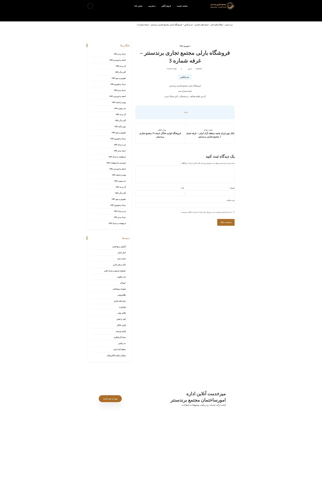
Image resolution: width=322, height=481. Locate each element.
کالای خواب (121, 313)
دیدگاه (183, 163)
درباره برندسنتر (190, 443)
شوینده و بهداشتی (119, 289)
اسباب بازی (121, 259)
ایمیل (232, 188)
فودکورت (122, 307)
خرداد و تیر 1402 (120, 217)
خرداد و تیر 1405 (120, 54)
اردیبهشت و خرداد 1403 (117, 157)
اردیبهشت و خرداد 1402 (117, 223)
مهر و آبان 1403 (120, 126)
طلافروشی (122, 295)
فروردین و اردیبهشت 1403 (116, 163)
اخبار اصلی (122, 253)
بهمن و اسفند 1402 (119, 175)
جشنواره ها (101, 438)
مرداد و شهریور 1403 (118, 139)
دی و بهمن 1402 (120, 181)
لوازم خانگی (121, 325)
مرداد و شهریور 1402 (118, 205)
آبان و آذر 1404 (120, 72)
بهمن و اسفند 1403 (119, 102)
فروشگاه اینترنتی (189, 449)
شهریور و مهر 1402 (119, 199)
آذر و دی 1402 (121, 187)
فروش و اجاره (100, 443)
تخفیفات (119, 438)
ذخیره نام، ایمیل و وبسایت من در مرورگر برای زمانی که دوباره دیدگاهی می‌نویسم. (206, 212)
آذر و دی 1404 (121, 66)
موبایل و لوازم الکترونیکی (116, 355)
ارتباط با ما (118, 443)
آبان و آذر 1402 (120, 193)
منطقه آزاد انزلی (119, 349)
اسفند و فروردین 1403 (117, 96)
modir (199, 69)
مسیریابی (175, 449)
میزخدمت (175, 443)
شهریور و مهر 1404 (119, 78)
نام (182, 188)
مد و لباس (184, 77)
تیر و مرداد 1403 (120, 145)
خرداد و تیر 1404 (120, 90)
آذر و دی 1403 (121, 114)
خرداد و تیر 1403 (120, 151)
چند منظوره (121, 277)
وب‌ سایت (230, 200)
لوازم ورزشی (121, 331)
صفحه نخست (190, 438)
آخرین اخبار (154, 438)
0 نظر (190, 69)
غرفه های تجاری (120, 301)
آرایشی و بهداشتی (119, 247)
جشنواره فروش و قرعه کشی (115, 271)
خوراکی (123, 283)
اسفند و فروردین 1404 (117, 60)
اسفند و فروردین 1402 (117, 169)
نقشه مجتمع (117, 449)
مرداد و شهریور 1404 (118, 84)
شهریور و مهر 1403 (119, 133)
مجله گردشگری (120, 337)
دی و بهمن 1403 (120, 108)
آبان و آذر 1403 (120, 120)
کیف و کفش (121, 319)
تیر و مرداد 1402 (120, 211)
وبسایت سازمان (152, 443)
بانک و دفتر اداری (119, 265)
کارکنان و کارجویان (98, 449)
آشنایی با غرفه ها (172, 438)
